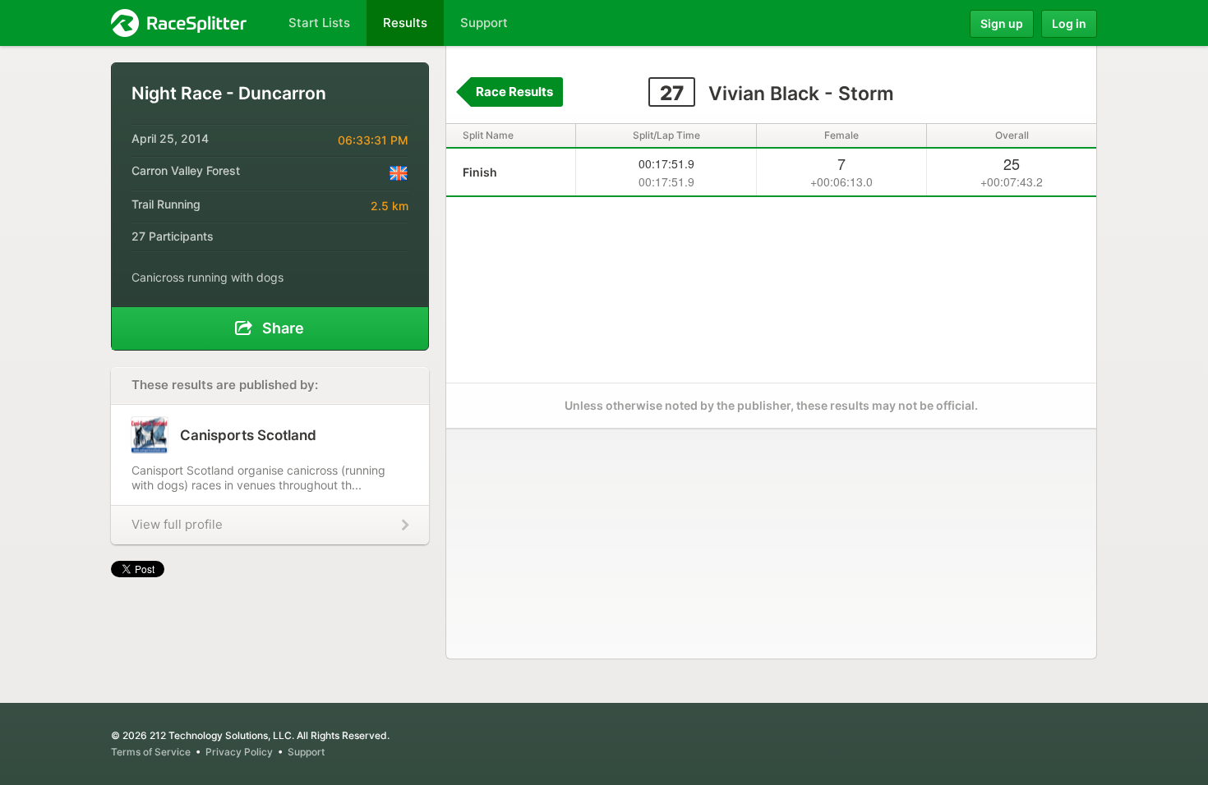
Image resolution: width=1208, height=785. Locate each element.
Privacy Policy (239, 752)
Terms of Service (151, 752)
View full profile (177, 524)
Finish (480, 172)
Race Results (514, 91)
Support (306, 752)
